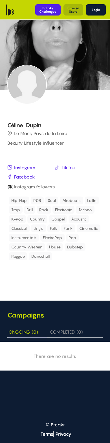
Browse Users (73, 10)
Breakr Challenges (47, 10)
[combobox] (55, 231)
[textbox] (35, 264)
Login (96, 10)
